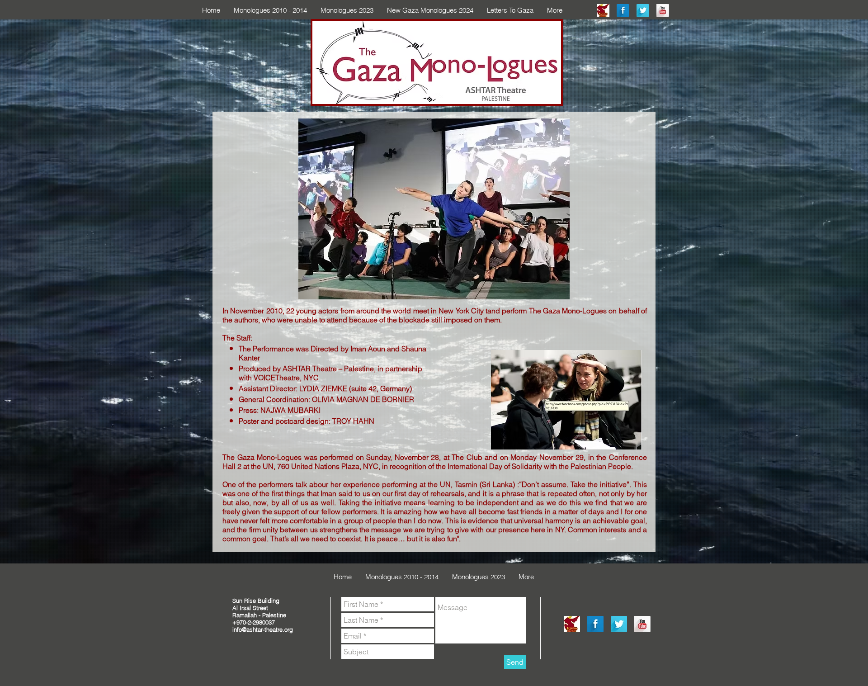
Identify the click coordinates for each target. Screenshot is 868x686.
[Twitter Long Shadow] (643, 10)
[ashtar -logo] (603, 10)
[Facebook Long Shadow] (623, 10)
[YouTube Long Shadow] (662, 10)
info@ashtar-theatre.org (262, 629)
